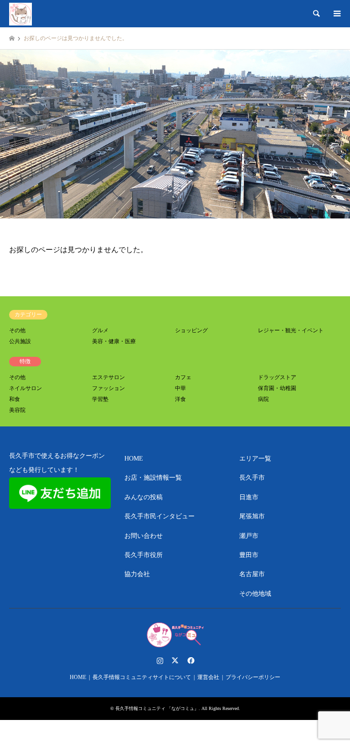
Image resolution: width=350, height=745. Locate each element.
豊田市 (248, 555)
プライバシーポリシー (253, 677)
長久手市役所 (143, 555)
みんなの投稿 (143, 497)
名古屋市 (252, 574)
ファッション (108, 388)
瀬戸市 (248, 535)
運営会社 (208, 677)
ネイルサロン (25, 388)
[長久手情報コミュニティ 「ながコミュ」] (20, 13)
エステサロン (108, 377)
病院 (263, 399)
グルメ (100, 330)
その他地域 (255, 593)
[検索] (315, 13)
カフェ (183, 377)
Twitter (175, 660)
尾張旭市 (252, 516)
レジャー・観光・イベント (291, 330)
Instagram (160, 660)
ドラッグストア (277, 377)
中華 (180, 388)
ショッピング (191, 330)
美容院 (17, 410)
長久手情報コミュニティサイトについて (142, 677)
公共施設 (20, 341)
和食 (14, 399)
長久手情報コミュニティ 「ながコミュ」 (157, 708)
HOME (133, 458)
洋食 (180, 399)
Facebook (190, 660)
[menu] (336, 13)
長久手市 (252, 477)
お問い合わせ (143, 535)
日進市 (248, 497)
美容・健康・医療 (114, 341)
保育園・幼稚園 (277, 388)
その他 (17, 330)
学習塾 (100, 399)
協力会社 (137, 574)
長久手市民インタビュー (159, 516)
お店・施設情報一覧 (153, 477)
